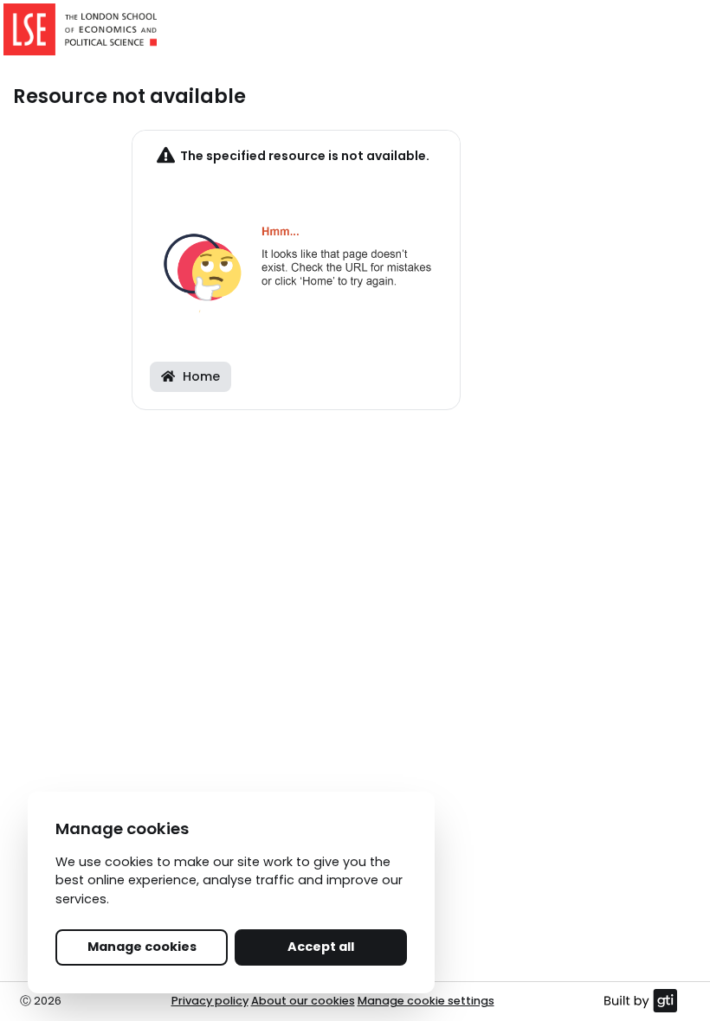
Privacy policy (209, 1000)
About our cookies (303, 1000)
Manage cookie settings (426, 1000)
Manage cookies (142, 946)
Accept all (320, 946)
